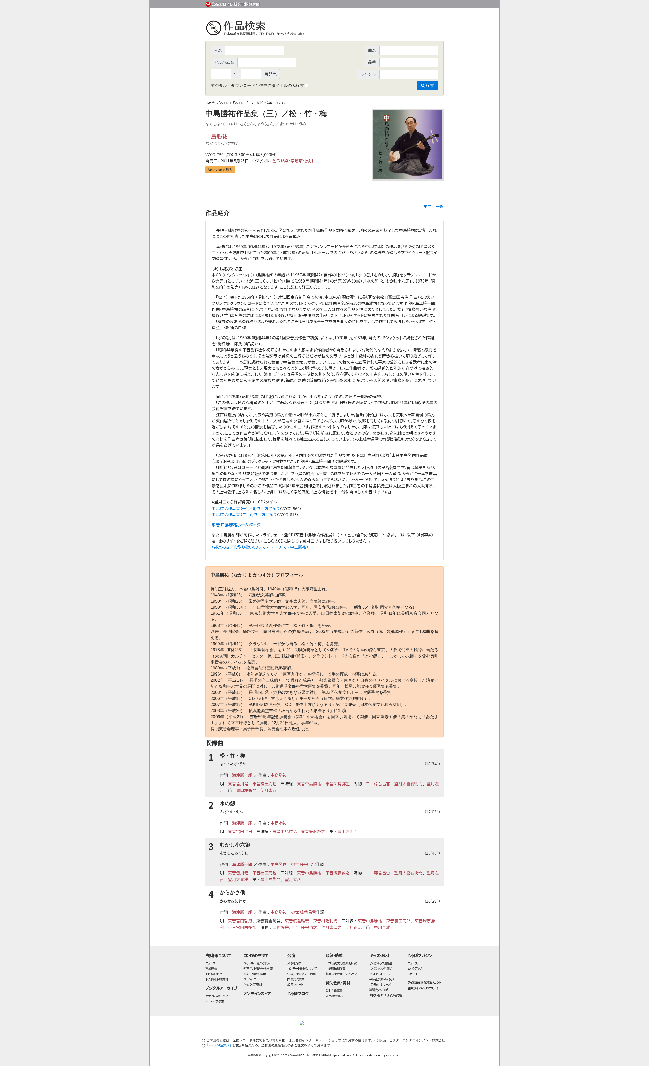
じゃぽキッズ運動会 (381, 963)
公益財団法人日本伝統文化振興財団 (232, 3)
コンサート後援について (301, 968)
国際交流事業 (295, 979)
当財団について (218, 955)
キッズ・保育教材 (253, 984)
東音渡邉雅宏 (297, 921)
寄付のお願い (334, 996)
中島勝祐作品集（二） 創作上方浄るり (244, 514)
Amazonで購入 (220, 169)
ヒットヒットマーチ (380, 973)
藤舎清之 (309, 927)
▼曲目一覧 (433, 206)
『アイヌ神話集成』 (218, 1045)
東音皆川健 (238, 783)
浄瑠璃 (297, 161)
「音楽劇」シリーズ (380, 984)
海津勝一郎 (242, 775)
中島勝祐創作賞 (336, 968)
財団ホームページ (384, 3)
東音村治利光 (325, 921)
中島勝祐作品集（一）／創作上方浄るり (245, 508)
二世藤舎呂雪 (378, 783)
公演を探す (294, 963)
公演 (291, 955)
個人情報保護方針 (216, 979)
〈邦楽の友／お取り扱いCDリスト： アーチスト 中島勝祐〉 (260, 547)
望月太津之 (331, 927)
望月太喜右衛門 (408, 783)
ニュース (210, 963)
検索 (429, 85)
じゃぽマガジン (419, 955)
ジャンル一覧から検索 (256, 963)
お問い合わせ (430, 3)
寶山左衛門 (246, 790)
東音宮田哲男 (240, 831)
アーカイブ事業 (214, 1001)
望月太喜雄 (238, 879)
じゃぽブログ (298, 993)
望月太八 (268, 790)
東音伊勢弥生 (337, 783)
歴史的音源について (217, 996)
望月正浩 (354, 927)
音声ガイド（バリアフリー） (422, 988)
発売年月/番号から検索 (257, 968)
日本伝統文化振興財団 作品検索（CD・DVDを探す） (324, 29)
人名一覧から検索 (254, 973)
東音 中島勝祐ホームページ (236, 524)
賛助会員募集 (334, 990)
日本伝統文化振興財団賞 (341, 963)
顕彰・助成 (334, 955)
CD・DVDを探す (255, 955)
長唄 (309, 161)
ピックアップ (414, 968)
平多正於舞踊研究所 (382, 979)
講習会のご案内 (379, 989)
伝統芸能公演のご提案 (301, 973)
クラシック (249, 979)
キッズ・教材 (379, 955)
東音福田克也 (264, 783)
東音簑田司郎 (398, 921)
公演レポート (295, 984)
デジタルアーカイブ (221, 988)
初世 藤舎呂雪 (303, 864)
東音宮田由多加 (242, 927)
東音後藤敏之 (313, 831)
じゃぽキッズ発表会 (381, 968)
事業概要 (404, 3)
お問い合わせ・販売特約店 (385, 995)
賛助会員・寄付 (338, 983)
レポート (412, 973)
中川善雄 (382, 927)
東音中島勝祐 (309, 783)
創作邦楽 (280, 161)
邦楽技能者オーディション (341, 973)
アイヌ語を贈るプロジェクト (424, 982)
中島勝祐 (216, 136)
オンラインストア (257, 993)
